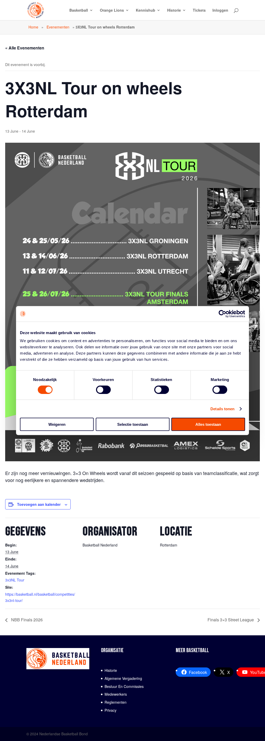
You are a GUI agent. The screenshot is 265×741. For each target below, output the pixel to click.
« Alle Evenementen (24, 48)
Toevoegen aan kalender (39, 504)
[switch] (103, 389)
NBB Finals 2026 (26, 620)
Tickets (199, 10)
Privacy (110, 710)
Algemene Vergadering (123, 678)
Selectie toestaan (132, 424)
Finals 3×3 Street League (231, 620)
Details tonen (222, 408)
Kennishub (145, 10)
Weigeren (56, 424)
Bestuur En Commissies (124, 686)
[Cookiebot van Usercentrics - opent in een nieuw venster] (222, 314)
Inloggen (220, 10)
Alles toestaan (208, 424)
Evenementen (58, 27)
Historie (174, 10)
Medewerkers (116, 694)
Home (33, 27)
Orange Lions (112, 10)
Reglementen (116, 702)
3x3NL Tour (14, 579)
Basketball (78, 10)
